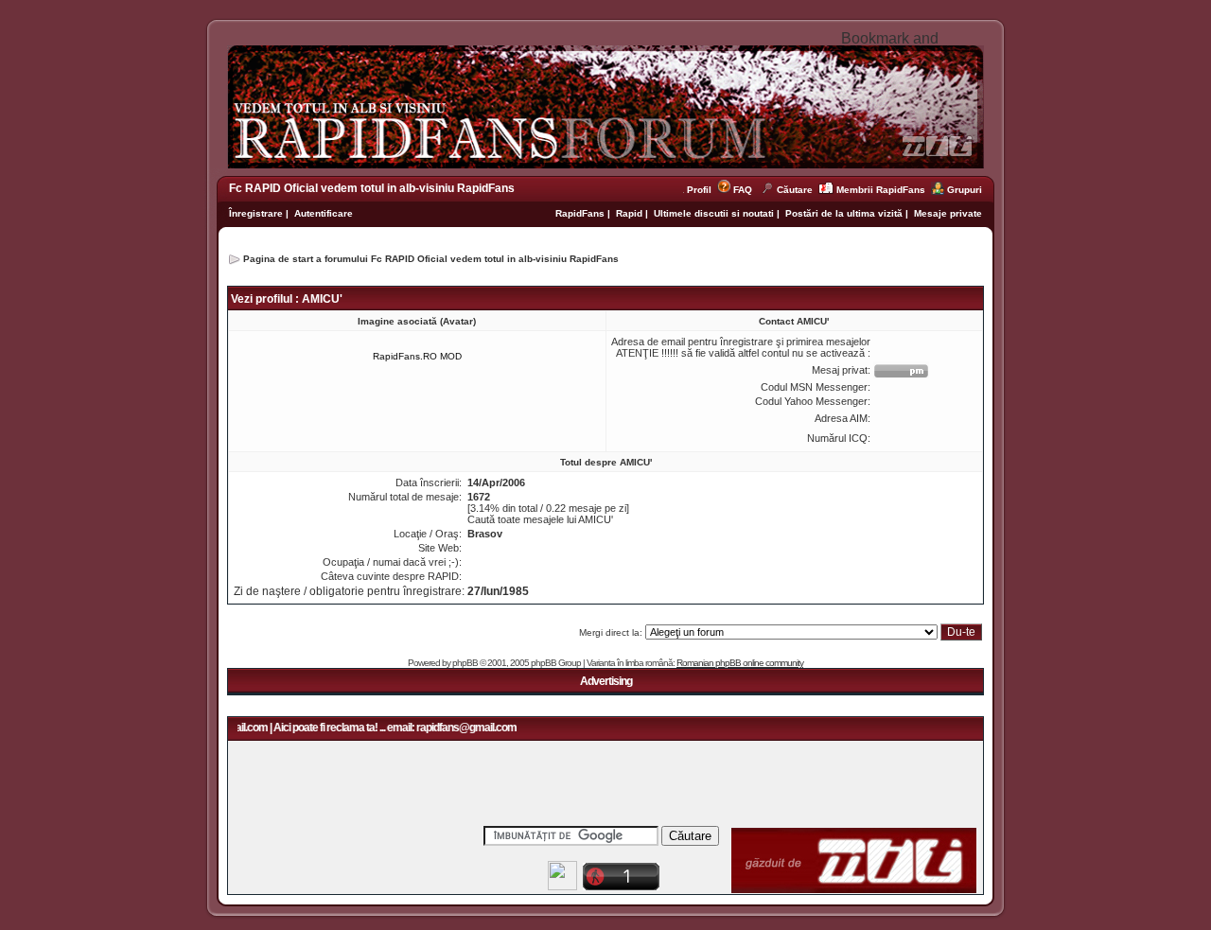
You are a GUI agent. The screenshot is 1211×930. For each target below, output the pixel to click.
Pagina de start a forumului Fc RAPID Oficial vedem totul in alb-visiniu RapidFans (431, 259)
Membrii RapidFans (880, 189)
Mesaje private (948, 213)
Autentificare (323, 213)
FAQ (742, 189)
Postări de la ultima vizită (844, 213)
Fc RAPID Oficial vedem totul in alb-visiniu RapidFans (372, 188)
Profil (702, 189)
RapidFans (581, 213)
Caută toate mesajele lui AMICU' (540, 519)
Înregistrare (256, 213)
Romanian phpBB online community (739, 663)
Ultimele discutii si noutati (714, 213)
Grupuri (964, 189)
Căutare (795, 189)
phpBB (465, 663)
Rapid (630, 213)
